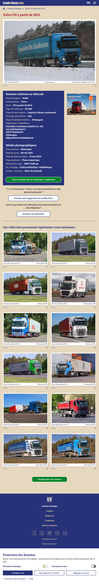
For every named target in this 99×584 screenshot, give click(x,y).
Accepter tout (18, 573)
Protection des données (14, 578)
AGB (31, 578)
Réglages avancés (81, 573)
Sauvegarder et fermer (49, 573)
